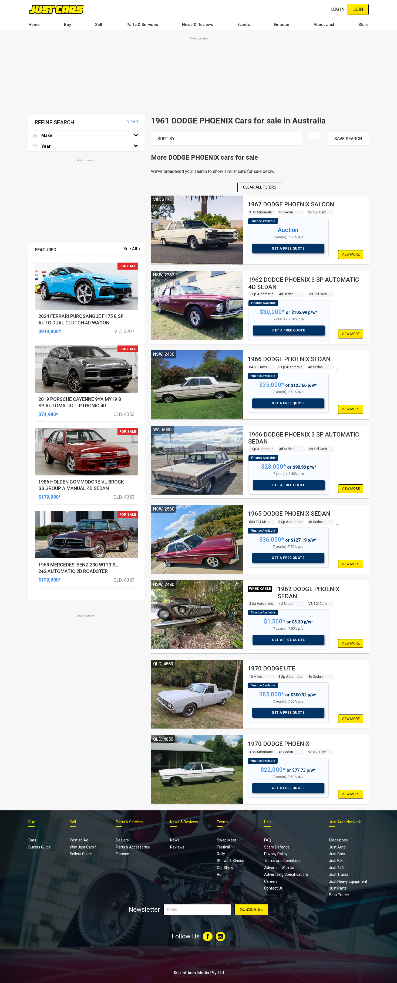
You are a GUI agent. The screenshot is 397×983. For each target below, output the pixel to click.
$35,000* (271, 384)
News (175, 840)
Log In (337, 9)
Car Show (225, 867)
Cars (32, 840)
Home (34, 24)
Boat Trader (339, 895)
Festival (223, 847)
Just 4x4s (337, 867)
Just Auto (337, 847)
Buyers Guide (39, 847)
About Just (324, 24)
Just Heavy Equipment (348, 881)
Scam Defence (277, 847)
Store (363, 24)
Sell (98, 24)
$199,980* (49, 580)
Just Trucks (339, 874)
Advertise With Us (279, 867)
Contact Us (273, 888)
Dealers (122, 840)
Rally (221, 854)
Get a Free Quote (288, 248)
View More (351, 254)
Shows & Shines (230, 860)
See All (130, 248)
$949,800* (49, 331)
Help (268, 822)
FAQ (267, 840)
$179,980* (49, 497)
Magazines (338, 840)
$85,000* (271, 694)
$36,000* (271, 539)
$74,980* (48, 414)
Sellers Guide (81, 854)
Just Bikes (337, 860)
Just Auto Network (345, 822)
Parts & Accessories (133, 847)
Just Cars (337, 854)
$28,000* (273, 466)
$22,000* (273, 769)
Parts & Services (142, 24)
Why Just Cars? (83, 847)
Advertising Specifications (286, 874)
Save (348, 138)
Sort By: (166, 138)
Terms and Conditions (282, 860)
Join (358, 9)
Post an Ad (79, 840)
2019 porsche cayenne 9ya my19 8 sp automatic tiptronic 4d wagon (79, 405)
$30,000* (272, 311)
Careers (271, 881)
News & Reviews (197, 24)
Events (243, 24)
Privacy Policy (275, 854)
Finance (281, 24)
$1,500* (274, 621)
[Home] (56, 9)
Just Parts (337, 888)
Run (220, 874)
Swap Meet (226, 840)
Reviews (177, 847)
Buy (67, 24)
